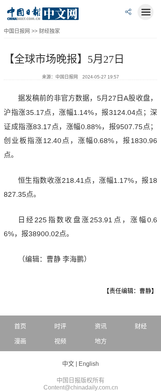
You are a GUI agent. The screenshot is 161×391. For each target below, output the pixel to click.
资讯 (101, 326)
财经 (141, 326)
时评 (60, 326)
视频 (60, 341)
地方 (101, 341)
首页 (20, 326)
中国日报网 (17, 31)
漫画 (20, 341)
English (89, 364)
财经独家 (49, 31)
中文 (68, 364)
